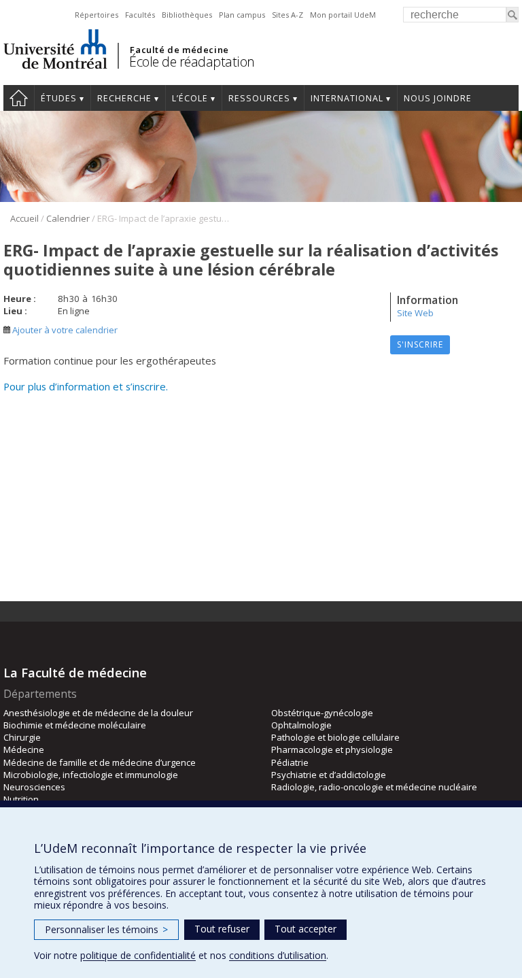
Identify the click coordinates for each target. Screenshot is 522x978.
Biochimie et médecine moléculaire (74, 725)
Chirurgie (22, 737)
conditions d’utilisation (277, 955)
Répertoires (96, 15)
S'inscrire (420, 344)
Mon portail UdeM (343, 15)
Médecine (23, 749)
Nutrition (21, 799)
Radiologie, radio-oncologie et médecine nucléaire (374, 787)
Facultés (140, 15)
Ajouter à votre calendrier (64, 330)
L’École (190, 98)
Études (59, 98)
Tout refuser (221, 928)
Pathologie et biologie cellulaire (335, 737)
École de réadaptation (192, 61)
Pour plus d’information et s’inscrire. (85, 386)
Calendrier (68, 218)
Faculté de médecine (179, 50)
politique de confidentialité (138, 955)
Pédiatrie (290, 762)
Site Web (415, 313)
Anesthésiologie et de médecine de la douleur (98, 713)
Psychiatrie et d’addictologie (328, 775)
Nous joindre (438, 98)
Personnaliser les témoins (106, 929)
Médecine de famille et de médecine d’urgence (99, 762)
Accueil (19, 98)
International (347, 98)
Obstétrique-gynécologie (322, 713)
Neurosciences (34, 787)
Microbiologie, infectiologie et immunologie (90, 775)
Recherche (124, 98)
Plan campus (242, 15)
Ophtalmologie (301, 725)
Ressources (259, 98)
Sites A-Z (287, 15)
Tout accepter (305, 928)
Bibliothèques (187, 15)
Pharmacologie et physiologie (332, 749)
